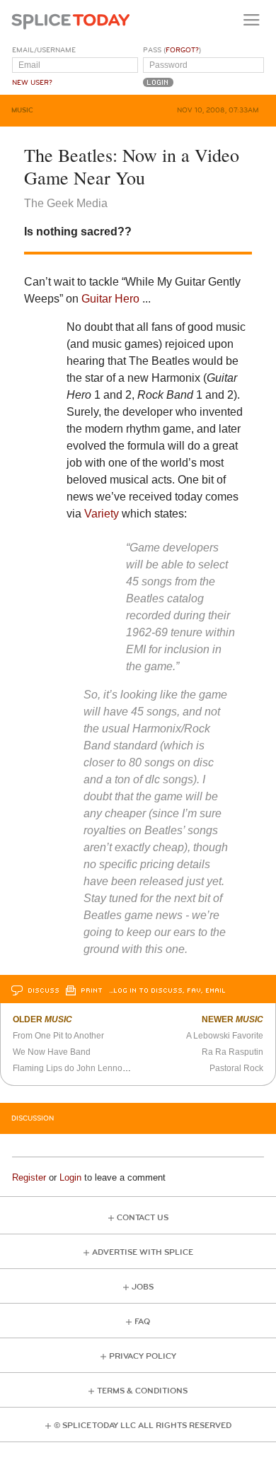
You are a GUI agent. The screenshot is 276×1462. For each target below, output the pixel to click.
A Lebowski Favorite (224, 1036)
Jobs (143, 1287)
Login (70, 1177)
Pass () (172, 50)
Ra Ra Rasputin (232, 1052)
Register (29, 1177)
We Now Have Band (52, 1052)
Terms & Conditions (142, 1391)
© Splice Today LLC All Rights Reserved (142, 1425)
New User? (32, 82)
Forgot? (182, 50)
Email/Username (44, 50)
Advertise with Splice (142, 1252)
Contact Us (142, 1217)
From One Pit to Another (58, 1036)
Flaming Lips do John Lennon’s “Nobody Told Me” (109, 1068)
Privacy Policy (142, 1356)
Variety (101, 514)
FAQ (142, 1321)
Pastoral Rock (236, 1068)
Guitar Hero (110, 299)
